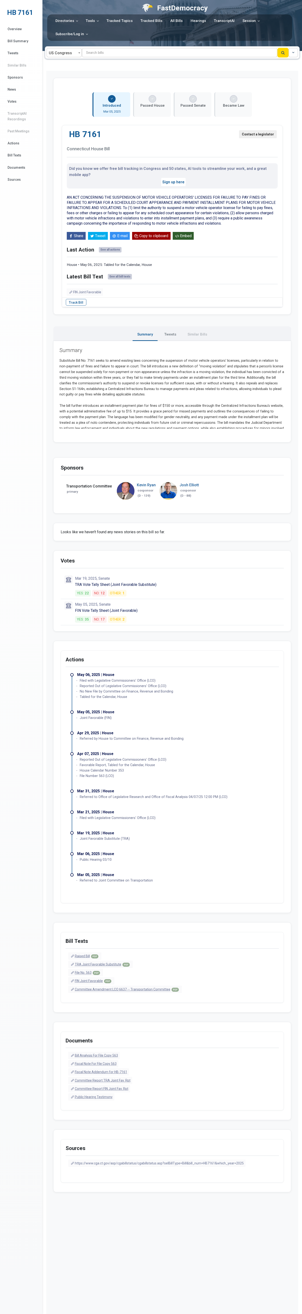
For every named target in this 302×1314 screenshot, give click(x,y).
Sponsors (15, 77)
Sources (14, 179)
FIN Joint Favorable (87, 292)
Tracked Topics (119, 21)
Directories (64, 21)
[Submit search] (283, 52)
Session (249, 21)
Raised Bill (86, 956)
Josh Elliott (189, 485)
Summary (145, 334)
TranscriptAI (224, 21)
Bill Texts (14, 155)
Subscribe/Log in (69, 34)
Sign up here (173, 182)
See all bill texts (119, 276)
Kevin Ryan (146, 485)
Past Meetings (18, 131)
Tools (90, 21)
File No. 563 (87, 972)
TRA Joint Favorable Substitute (101, 964)
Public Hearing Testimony (94, 1097)
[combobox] (64, 52)
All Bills (176, 21)
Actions (13, 143)
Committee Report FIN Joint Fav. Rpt (101, 1089)
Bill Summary (18, 41)
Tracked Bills (151, 21)
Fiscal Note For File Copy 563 (96, 1064)
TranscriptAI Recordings (17, 116)
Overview (15, 29)
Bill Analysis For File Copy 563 (96, 1055)
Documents (16, 167)
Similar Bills (17, 65)
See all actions (110, 249)
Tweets (13, 53)
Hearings (198, 21)
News (12, 89)
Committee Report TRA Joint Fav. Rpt (102, 1080)
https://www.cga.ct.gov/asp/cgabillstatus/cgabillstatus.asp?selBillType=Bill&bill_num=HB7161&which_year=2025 (159, 1163)
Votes (12, 101)
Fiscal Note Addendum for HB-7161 (101, 1072)
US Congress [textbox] (60, 53)
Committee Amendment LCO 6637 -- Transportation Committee (126, 989)
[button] (293, 52)
